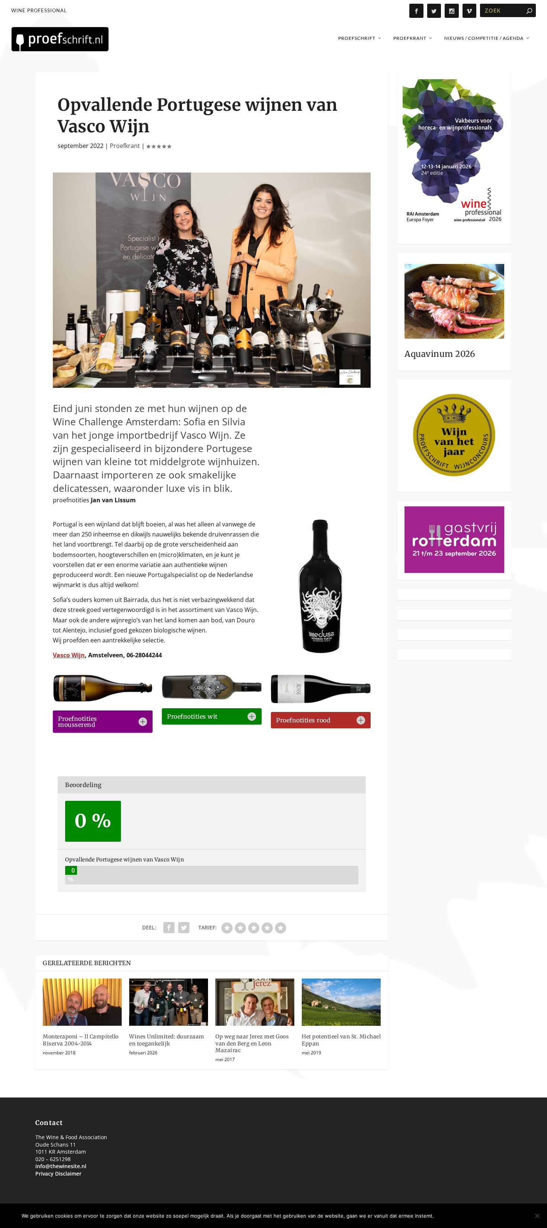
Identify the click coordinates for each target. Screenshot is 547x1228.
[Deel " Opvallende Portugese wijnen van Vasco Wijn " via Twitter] (183, 927)
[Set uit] (536, 1215)
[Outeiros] (320, 701)
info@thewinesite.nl (60, 1166)
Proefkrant (409, 38)
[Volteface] (211, 697)
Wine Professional (39, 10)
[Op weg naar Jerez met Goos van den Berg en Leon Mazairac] (254, 1002)
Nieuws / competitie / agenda (484, 38)
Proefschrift (356, 38)
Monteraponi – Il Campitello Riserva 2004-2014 (81, 1040)
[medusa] (320, 651)
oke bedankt (459, 1216)
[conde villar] (102, 700)
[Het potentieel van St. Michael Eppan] (341, 1002)
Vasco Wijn (69, 655)
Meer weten (505, 1216)
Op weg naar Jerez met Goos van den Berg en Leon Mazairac (252, 1043)
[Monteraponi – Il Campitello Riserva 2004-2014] (82, 1002)
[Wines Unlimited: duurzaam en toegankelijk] (168, 1002)
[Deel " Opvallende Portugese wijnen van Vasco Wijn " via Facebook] (168, 927)
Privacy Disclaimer (58, 1173)
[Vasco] (211, 385)
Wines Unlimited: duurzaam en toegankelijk (166, 1040)
